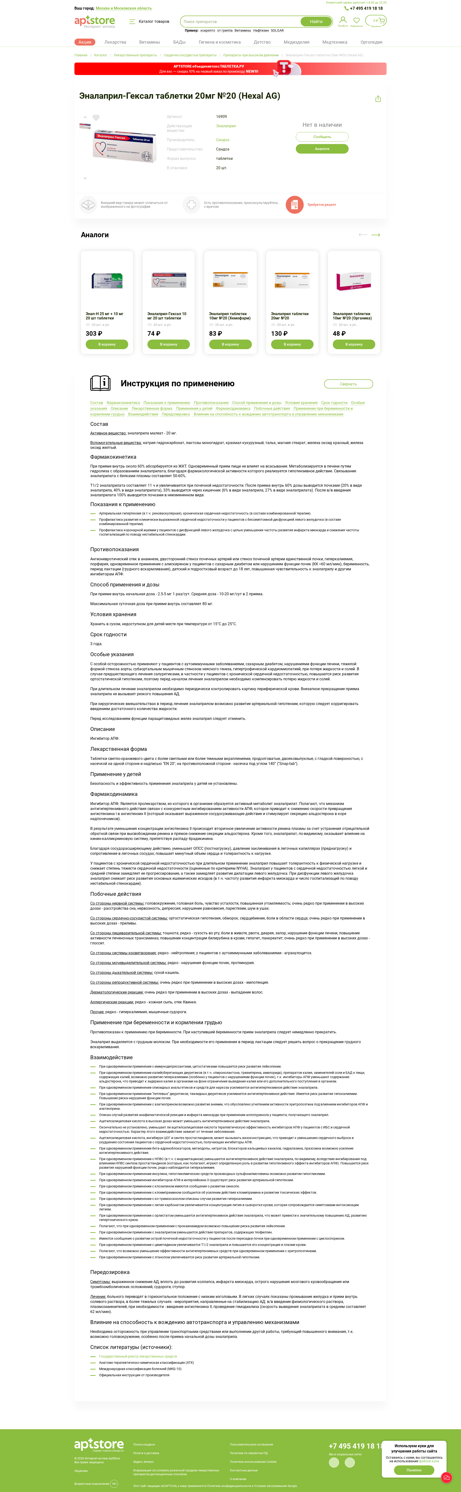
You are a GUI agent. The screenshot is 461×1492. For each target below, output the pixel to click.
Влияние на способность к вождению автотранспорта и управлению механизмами (268, 414)
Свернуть (230, 380)
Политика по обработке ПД (249, 1453)
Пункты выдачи (144, 1444)
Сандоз (222, 140)
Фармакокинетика (123, 402)
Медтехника (334, 42)
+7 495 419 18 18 (366, 8)
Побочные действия (271, 408)
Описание (119, 408)
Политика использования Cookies (253, 1461)
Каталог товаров (153, 21)
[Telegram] (350, 1462)
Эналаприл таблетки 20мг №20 (292, 302)
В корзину (106, 344)
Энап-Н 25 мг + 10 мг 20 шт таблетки (107, 302)
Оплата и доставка (146, 1453)
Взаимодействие (142, 414)
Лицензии (81, 1471)
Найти (316, 21)
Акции (85, 42)
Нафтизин (261, 30)
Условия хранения (301, 402)
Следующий (375, 235)
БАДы (179, 42)
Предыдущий (363, 235)
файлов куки (429, 1461)
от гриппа (225, 30)
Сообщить (322, 137)
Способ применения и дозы (256, 402)
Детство (262, 42)
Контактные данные (244, 1470)
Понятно (414, 1470)
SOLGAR (277, 30)
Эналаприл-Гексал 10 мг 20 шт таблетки (169, 302)
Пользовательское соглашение (251, 1444)
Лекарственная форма (151, 408)
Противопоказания (211, 402)
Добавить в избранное (96, 117)
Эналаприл (226, 126)
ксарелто (207, 30)
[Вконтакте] (334, 1462)
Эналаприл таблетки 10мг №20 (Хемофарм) (230, 302)
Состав (96, 402)
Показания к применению (166, 402)
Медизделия (296, 42)
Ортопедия (371, 42)
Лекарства (115, 42)
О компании (238, 1479)
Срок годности (333, 402)
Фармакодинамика (232, 408)
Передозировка (175, 414)
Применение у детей (193, 408)
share (378, 98)
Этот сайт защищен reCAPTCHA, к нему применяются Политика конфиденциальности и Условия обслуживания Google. (215, 1486)
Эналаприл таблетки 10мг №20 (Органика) (354, 302)
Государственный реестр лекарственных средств (138, 1356)
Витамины (243, 30)
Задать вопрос (143, 1461)
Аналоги (322, 149)
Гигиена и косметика (220, 42)
